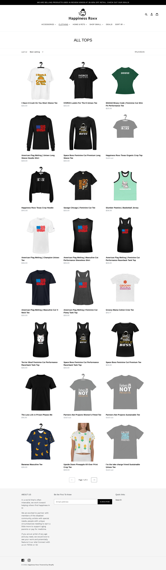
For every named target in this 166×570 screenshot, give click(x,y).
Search (119, 500)
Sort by (24, 52)
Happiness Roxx (33, 565)
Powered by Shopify (47, 565)
